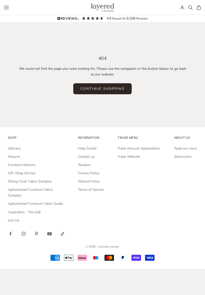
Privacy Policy (88, 173)
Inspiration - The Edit (24, 212)
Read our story (185, 148)
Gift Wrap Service (21, 173)
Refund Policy (89, 181)
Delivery (14, 148)
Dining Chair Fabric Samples (30, 181)
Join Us (13, 220)
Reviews (84, 164)
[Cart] (198, 7)
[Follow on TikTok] (62, 233)
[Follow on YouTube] (49, 233)
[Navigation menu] (6, 7)
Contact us (86, 156)
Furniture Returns (22, 164)
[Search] (190, 7)
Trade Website (129, 156)
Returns (14, 156)
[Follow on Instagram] (23, 233)
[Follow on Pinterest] (36, 233)
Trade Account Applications (139, 148)
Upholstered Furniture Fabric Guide (35, 203)
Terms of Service (91, 189)
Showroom (183, 156)
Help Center (87, 148)
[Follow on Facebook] (10, 233)
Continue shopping (102, 88)
